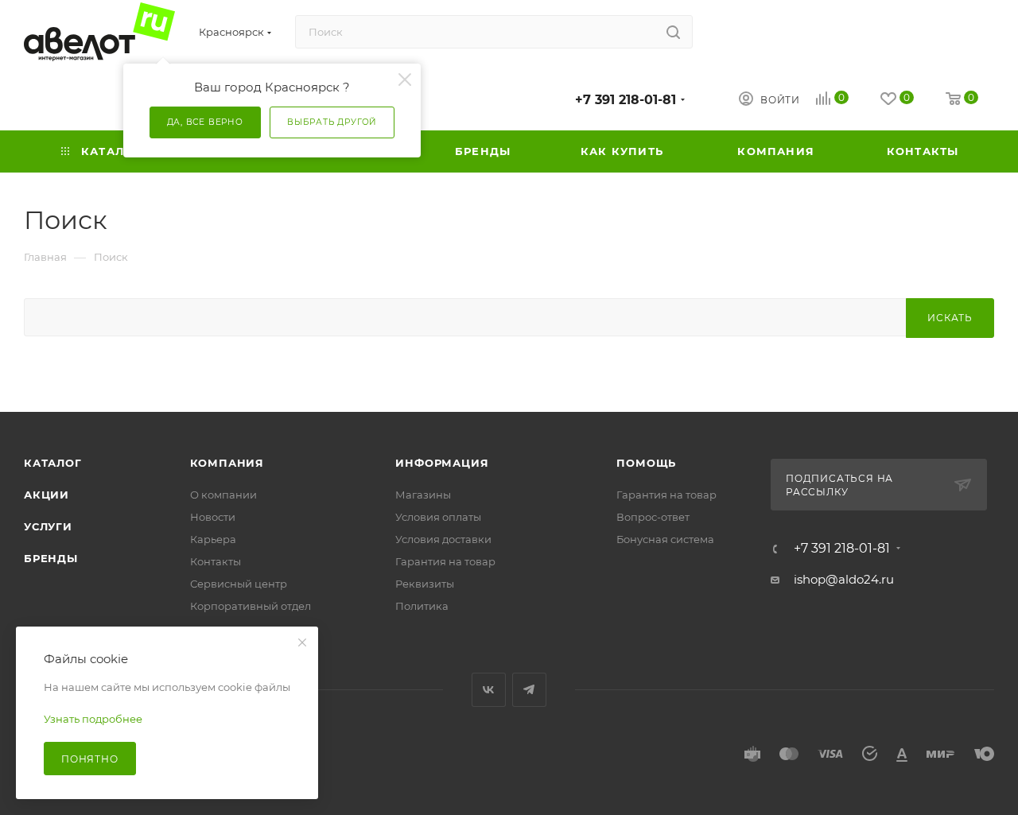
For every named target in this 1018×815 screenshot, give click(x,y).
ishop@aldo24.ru (844, 579)
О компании (223, 494)
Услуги (48, 526)
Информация (441, 462)
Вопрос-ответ (653, 516)
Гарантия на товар (445, 561)
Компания (227, 462)
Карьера (213, 539)
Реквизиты (424, 583)
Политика (422, 606)
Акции (46, 494)
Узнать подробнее (93, 718)
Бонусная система (665, 539)
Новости (212, 516)
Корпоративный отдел (250, 606)
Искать (950, 318)
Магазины (423, 494)
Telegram (529, 690)
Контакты (215, 561)
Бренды (51, 558)
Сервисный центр (238, 583)
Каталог (53, 462)
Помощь (646, 462)
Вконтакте (489, 690)
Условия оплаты (438, 516)
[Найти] (673, 32)
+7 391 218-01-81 (625, 99)
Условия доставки (443, 539)
